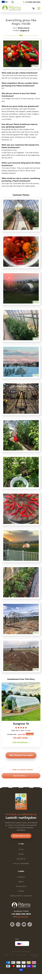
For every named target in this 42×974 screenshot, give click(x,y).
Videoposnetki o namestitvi (21, 896)
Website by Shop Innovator (34, 955)
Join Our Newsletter (21, 863)
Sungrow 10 (24, 30)
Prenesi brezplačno (21, 836)
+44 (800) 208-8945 (32, 2)
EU (6, 2)
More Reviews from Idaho (21, 755)
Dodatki (21, 891)
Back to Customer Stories (22, 770)
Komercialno (21, 886)
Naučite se (21, 859)
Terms (12, 954)
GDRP (18, 954)
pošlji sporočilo (22, 917)
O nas (21, 849)
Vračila (21, 854)
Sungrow (21, 877)
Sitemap (24, 954)
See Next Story (19, 776)
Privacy (6, 954)
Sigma (21, 882)
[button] (13, 2)
